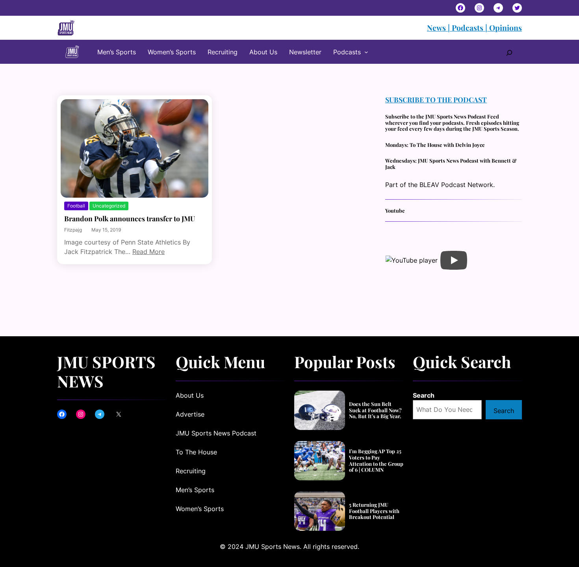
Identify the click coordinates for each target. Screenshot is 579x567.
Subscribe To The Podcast (436, 99)
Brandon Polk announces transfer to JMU (129, 218)
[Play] (453, 260)
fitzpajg (73, 230)
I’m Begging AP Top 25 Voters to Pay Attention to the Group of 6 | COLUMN (376, 460)
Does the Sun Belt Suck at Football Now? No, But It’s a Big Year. (375, 410)
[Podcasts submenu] (366, 52)
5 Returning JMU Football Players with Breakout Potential (374, 511)
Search (423, 395)
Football (76, 206)
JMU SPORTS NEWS (106, 371)
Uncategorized (109, 206)
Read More (148, 252)
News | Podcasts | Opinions (474, 27)
